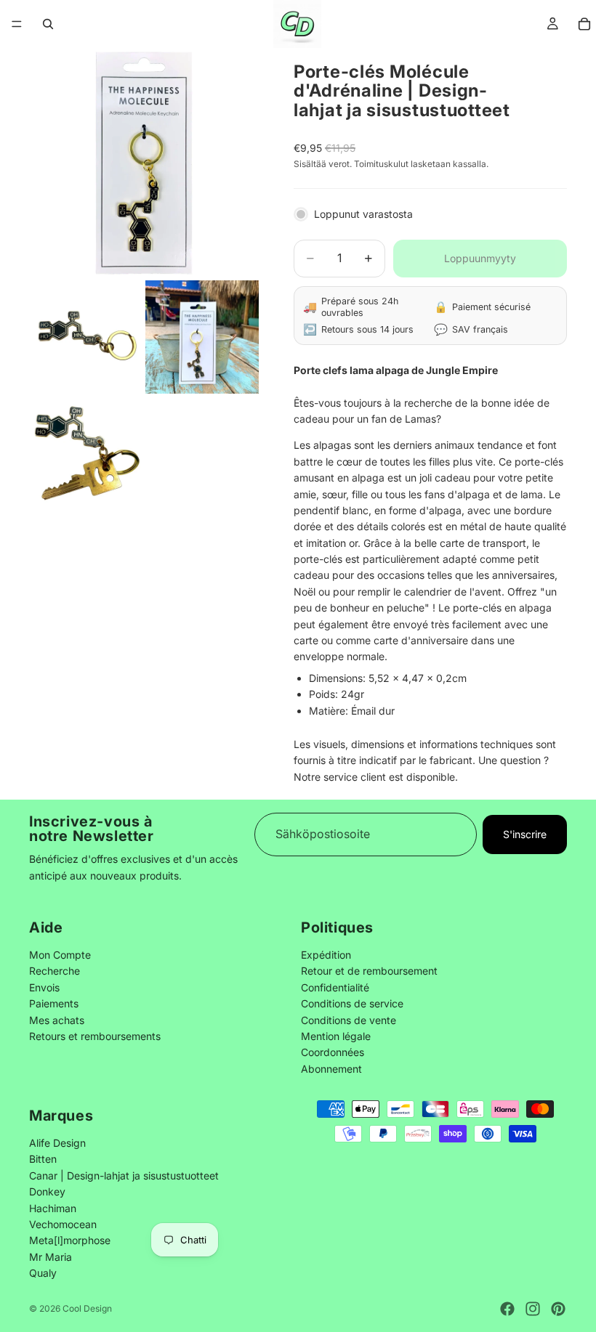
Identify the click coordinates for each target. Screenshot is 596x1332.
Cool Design (87, 1308)
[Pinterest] (558, 1308)
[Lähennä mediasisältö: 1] (144, 162)
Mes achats (56, 1019)
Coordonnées (332, 1052)
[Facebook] (507, 1308)
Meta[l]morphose (69, 1240)
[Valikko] (16, 24)
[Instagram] (532, 1308)
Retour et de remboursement (369, 971)
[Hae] (48, 24)
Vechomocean (63, 1224)
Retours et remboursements (95, 1035)
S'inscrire (525, 834)
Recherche (54, 971)
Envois (44, 986)
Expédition (326, 954)
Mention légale (336, 1035)
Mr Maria (50, 1256)
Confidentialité (335, 986)
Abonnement (331, 1068)
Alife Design (57, 1143)
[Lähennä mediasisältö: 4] (85, 453)
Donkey (47, 1191)
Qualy (43, 1273)
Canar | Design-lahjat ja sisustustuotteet (124, 1175)
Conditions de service (352, 1003)
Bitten (43, 1159)
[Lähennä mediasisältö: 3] (202, 337)
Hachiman (52, 1207)
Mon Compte (60, 954)
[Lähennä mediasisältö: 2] (85, 337)
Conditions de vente (348, 1019)
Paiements (53, 1003)
